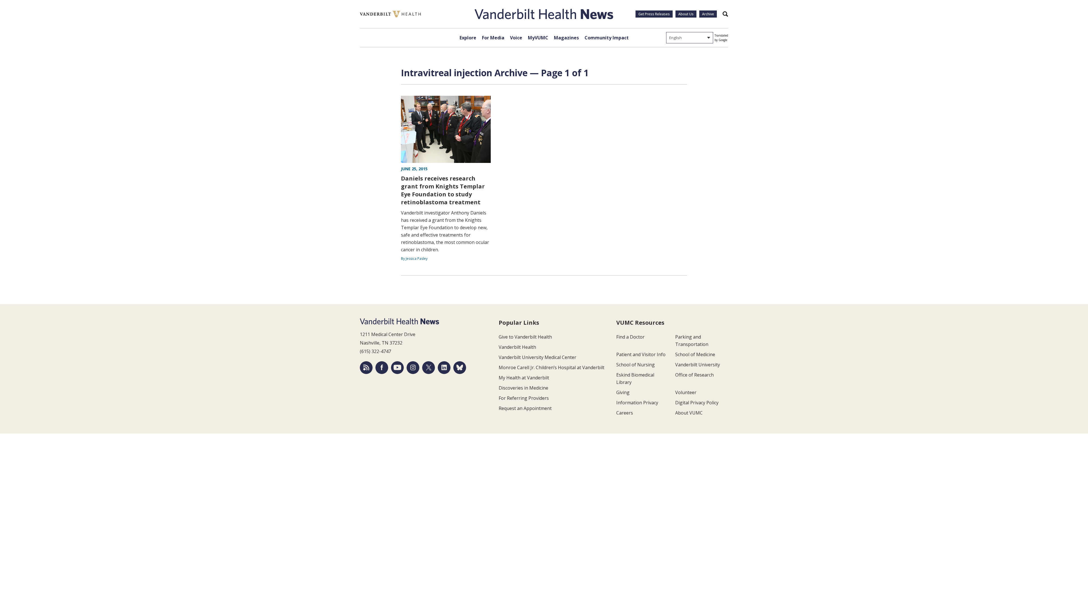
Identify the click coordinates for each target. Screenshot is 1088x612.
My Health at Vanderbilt (524, 378)
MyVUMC (538, 38)
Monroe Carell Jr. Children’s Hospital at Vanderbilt (551, 367)
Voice (516, 38)
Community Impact (607, 38)
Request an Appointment (525, 408)
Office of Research (694, 375)
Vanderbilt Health (517, 347)
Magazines (566, 38)
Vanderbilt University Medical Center (537, 357)
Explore (468, 38)
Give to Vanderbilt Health (525, 337)
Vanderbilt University (697, 365)
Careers (624, 413)
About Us (686, 14)
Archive (708, 14)
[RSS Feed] (366, 367)
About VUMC (689, 413)
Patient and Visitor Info (641, 354)
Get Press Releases (654, 14)
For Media (493, 38)
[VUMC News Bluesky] (459, 367)
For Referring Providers (524, 398)
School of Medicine (695, 354)
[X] (428, 367)
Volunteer (685, 392)
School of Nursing (635, 365)
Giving (623, 392)
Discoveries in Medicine (523, 388)
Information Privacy (637, 403)
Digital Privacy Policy (697, 403)
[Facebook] (381, 367)
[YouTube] (397, 367)
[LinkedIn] (444, 367)
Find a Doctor (630, 337)
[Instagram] (413, 367)
